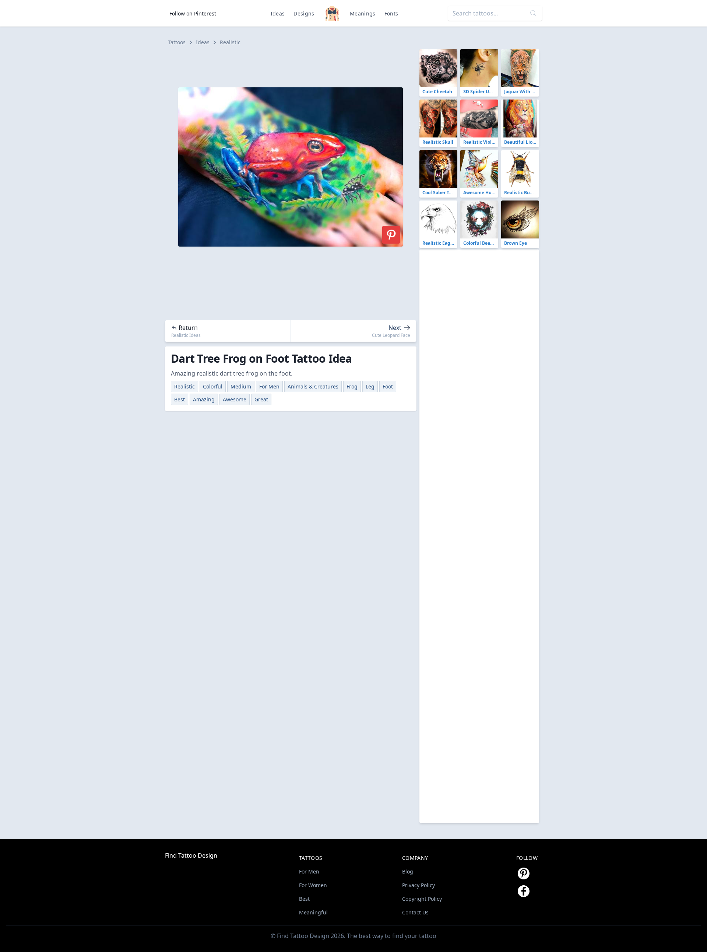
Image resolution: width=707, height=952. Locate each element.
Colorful (212, 386)
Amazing (204, 399)
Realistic (230, 42)
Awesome (234, 399)
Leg (370, 386)
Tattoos (177, 42)
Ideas (278, 13)
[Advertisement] (294, 65)
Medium (241, 386)
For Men (269, 386)
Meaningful (313, 912)
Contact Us (415, 912)
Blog (407, 871)
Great (261, 399)
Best (179, 399)
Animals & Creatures (313, 386)
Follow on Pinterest (192, 13)
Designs (303, 13)
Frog (352, 386)
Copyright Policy (422, 898)
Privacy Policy (418, 885)
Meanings (363, 13)
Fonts (391, 13)
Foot (388, 386)
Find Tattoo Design (191, 855)
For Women (313, 885)
